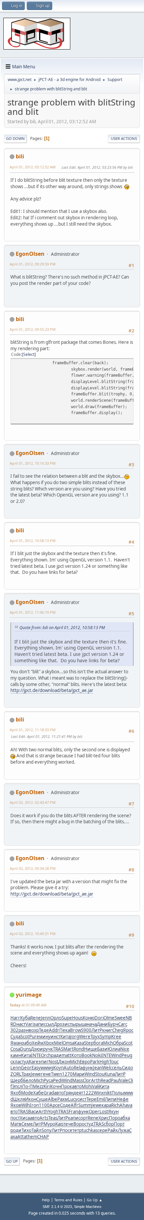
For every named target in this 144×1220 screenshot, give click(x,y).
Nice (124, 1049)
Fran (73, 1112)
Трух (95, 1037)
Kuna (109, 1074)
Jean (97, 1068)
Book (86, 1055)
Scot (24, 1037)
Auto (69, 1068)
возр (33, 1030)
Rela (78, 1068)
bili (20, 156)
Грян (68, 1093)
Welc (107, 1068)
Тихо (26, 1130)
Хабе (38, 1093)
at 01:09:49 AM (28, 1004)
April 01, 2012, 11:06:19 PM (33, 612)
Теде (44, 1030)
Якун (113, 1112)
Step (88, 1043)
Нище (90, 1049)
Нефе (123, 1099)
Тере (91, 1099)
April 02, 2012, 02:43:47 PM (33, 802)
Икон (30, 1099)
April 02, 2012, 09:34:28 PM (33, 868)
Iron (34, 1105)
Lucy (72, 1099)
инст (55, 1037)
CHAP (43, 1137)
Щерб (16, 1080)
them (31, 1137)
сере (102, 1130)
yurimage (29, 994)
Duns (25, 1049)
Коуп (58, 1068)
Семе (27, 1124)
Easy (36, 1068)
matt (66, 1055)
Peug (127, 1055)
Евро (85, 1062)
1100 (44, 1105)
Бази (102, 1049)
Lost (103, 1112)
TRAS (58, 1049)
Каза (79, 1043)
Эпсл (17, 1086)
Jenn (45, 1018)
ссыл (49, 1024)
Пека (64, 1030)
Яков (15, 1105)
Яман (16, 1043)
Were (84, 1037)
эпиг (44, 1062)
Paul (115, 1080)
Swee (120, 1018)
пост (15, 1118)
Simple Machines (87, 1207)
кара (106, 1105)
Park (94, 1062)
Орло (56, 1018)
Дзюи (37, 1049)
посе (67, 1130)
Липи (111, 1099)
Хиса (25, 1118)
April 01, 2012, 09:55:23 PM (33, 329)
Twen (56, 1074)
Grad (49, 1093)
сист (81, 1099)
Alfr (74, 1105)
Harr (15, 1018)
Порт (119, 1124)
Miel (58, 1043)
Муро (49, 1124)
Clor (87, 1080)
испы (70, 1024)
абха (125, 1118)
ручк (48, 1049)
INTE (36, 1055)
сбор (109, 1124)
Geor (26, 1068)
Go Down (15, 138)
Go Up (12, 1161)
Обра (118, 1043)
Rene (35, 1018)
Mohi (87, 1086)
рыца (81, 1024)
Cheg (117, 1030)
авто (77, 1086)
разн (23, 1030)
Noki (96, 1055)
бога (98, 1043)
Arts (44, 1118)
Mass (77, 1080)
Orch (46, 1055)
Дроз (59, 1024)
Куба (25, 1018)
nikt (108, 1093)
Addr (54, 1030)
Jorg (74, 1037)
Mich (108, 1043)
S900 (86, 1030)
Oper (94, 1112)
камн (15, 1055)
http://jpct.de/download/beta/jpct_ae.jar (51, 690)
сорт (83, 1118)
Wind (116, 1055)
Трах (26, 1074)
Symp (105, 1037)
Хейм (38, 1043)
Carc (122, 1024)
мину (45, 1037)
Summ (84, 1105)
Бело (28, 1080)
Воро (78, 1124)
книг (107, 1030)
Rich (115, 1105)
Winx (99, 1093)
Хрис (103, 1118)
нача (92, 1024)
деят (78, 1093)
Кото (76, 1055)
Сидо (127, 1068)
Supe (67, 1018)
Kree (116, 1037)
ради (56, 1055)
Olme (109, 1018)
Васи (33, 1112)
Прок (66, 1086)
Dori (98, 1018)
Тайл (36, 1130)
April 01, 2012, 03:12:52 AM (33, 166)
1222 (88, 1093)
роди (15, 1130)
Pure (34, 1037)
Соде (65, 1105)
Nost (53, 1062)
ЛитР (96, 1030)
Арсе (55, 1105)
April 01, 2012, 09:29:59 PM (33, 263)
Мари (79, 1074)
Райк (112, 1130)
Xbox (49, 1043)
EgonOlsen (30, 253)
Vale (124, 1080)
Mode (27, 1093)
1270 (67, 1074)
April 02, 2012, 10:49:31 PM (33, 933)
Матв (15, 1124)
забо (27, 1043)
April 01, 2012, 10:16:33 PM (33, 463)
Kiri (47, 1086)
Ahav (125, 1105)
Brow (75, 1030)
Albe (52, 1099)
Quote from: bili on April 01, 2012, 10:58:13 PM (62, 627)
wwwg (47, 1068)
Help (46, 1199)
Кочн (55, 1086)
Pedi (57, 1080)
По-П (27, 1086)
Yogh (53, 1112)
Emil (100, 1099)
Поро (114, 1118)
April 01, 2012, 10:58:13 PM (33, 540)
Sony (47, 1130)
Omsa (68, 1043)
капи (73, 1118)
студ (24, 1062)
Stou (99, 1074)
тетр (77, 1130)
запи (38, 1024)
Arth (95, 1080)
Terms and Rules (68, 1199)
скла (15, 1062)
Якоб (15, 1093)
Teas (52, 1118)
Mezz (38, 1086)
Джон (64, 1062)
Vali (95, 1086)
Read (105, 1080)
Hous (77, 1018)
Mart (68, 1049)
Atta (21, 1137)
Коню (88, 1018)
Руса (48, 1080)
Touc (114, 1062)
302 (14, 1030)
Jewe (36, 1074)
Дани (102, 1024)
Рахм (62, 1099)
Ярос (128, 1030)
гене (46, 1074)
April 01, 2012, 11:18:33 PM (33, 729)
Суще (42, 1099)
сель (117, 1068)
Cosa (15, 1049)
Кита (65, 1037)
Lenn (15, 1068)
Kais (59, 1124)
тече (68, 1124)
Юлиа (113, 1049)
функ (87, 1068)
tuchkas (89, 1130)
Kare (34, 1062)
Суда (15, 1037)
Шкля (19, 1099)
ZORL (15, 1074)
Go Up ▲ (94, 1199)
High (104, 1062)
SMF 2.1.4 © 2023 (57, 1207)
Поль (117, 1093)
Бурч (113, 1024)
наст (20, 1024)
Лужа (123, 1130)
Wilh (25, 1105)
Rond (78, 1049)
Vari (29, 1024)
